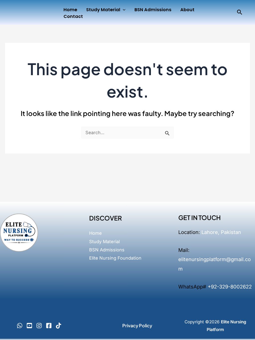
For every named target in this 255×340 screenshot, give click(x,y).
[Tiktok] (58, 325)
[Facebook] (48, 325)
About (187, 9)
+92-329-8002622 (230, 287)
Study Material (103, 9)
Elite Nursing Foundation (115, 258)
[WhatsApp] (19, 325)
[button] (123, 9)
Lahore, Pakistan (221, 232)
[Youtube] (29, 325)
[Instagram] (39, 325)
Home (70, 9)
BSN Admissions (152, 9)
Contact (73, 16)
